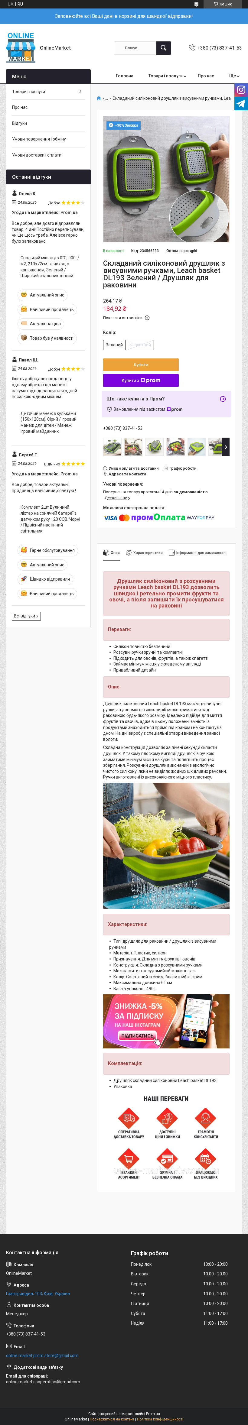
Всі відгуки (24, 616)
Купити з (130, 380)
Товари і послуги (165, 75)
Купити (141, 364)
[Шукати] (163, 48)
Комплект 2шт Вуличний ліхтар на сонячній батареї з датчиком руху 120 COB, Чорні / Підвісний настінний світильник (50, 519)
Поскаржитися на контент (112, 1419)
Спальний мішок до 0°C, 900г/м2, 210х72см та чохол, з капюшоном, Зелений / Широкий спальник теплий (50, 266)
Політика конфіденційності (160, 1419)
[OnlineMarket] (20, 48)
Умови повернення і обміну (39, 139)
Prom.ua (153, 1414)
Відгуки (19, 123)
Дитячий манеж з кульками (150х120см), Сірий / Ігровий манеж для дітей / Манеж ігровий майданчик (49, 422)
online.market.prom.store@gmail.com (42, 1355)
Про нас (206, 75)
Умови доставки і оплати (36, 155)
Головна (124, 75)
